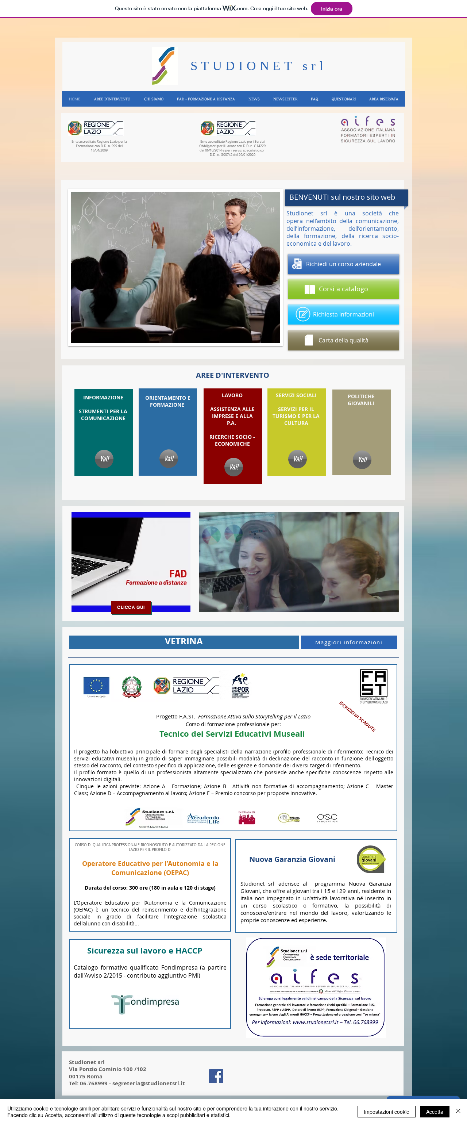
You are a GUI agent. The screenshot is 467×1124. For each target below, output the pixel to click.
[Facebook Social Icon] (216, 1076)
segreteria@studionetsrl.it (148, 1083)
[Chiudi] (458, 1111)
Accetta (434, 1111)
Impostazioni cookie (386, 1111)
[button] (112, 99)
